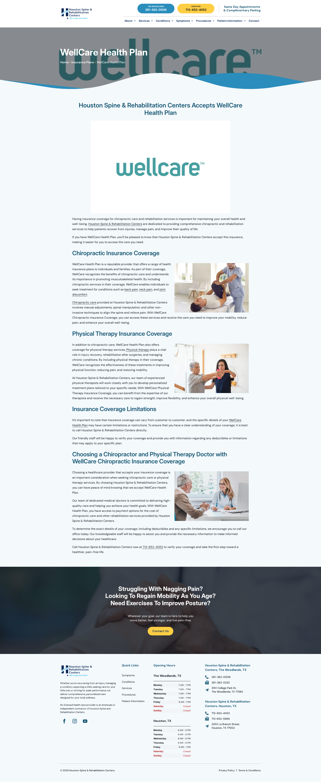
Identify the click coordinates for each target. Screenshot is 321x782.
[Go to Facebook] (64, 721)
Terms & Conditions (249, 770)
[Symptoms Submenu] (192, 21)
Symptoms (183, 20)
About (128, 20)
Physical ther (135, 350)
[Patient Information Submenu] (244, 21)
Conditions (163, 20)
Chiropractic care (84, 302)
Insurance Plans (82, 62)
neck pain (145, 289)
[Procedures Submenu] (213, 21)
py (147, 350)
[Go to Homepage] (77, 13)
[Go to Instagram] (75, 721)
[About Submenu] (134, 21)
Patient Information (229, 20)
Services (144, 20)
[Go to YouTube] (85, 721)
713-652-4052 (152, 547)
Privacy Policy (227, 770)
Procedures (203, 20)
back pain (131, 289)
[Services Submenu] (152, 21)
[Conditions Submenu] (172, 21)
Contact (254, 20)
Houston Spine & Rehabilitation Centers (115, 224)
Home (64, 62)
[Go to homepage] (77, 670)
